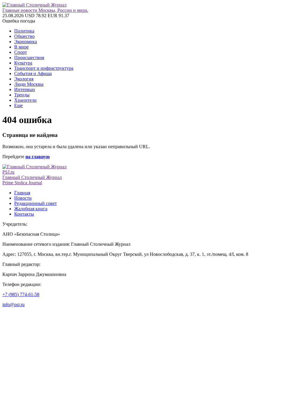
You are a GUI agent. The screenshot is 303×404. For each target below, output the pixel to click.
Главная (22, 192)
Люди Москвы (28, 84)
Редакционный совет (35, 203)
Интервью (24, 89)
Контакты (24, 213)
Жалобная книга (30, 208)
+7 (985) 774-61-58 (20, 294)
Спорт (20, 52)
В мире (21, 46)
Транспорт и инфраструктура (43, 68)
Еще (18, 105)
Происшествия (29, 57)
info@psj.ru (13, 304)
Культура (23, 62)
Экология (23, 78)
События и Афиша (33, 73)
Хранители (25, 100)
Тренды (22, 94)
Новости (23, 198)
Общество (24, 36)
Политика (24, 30)
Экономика (25, 41)
